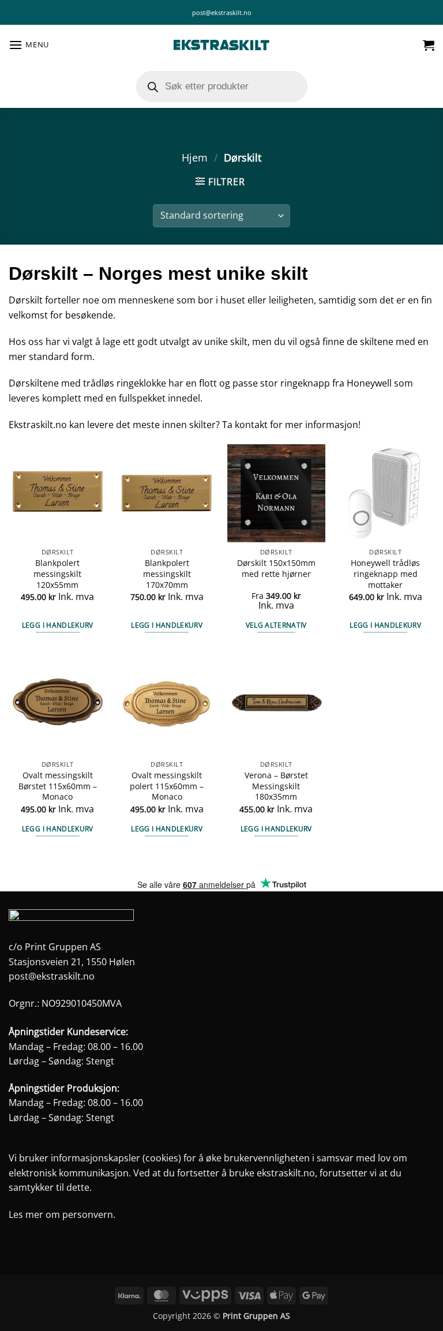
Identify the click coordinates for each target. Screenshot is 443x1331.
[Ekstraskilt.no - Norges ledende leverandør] (221, 45)
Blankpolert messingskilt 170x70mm (167, 574)
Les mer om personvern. (62, 1214)
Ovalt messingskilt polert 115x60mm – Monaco (167, 786)
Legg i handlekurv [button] (57, 625)
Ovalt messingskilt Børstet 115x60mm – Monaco (57, 786)
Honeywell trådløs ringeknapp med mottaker (385, 574)
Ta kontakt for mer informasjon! (291, 424)
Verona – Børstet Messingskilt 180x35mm (276, 786)
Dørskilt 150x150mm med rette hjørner (276, 568)
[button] (29, 45)
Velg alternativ (276, 625)
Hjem (195, 157)
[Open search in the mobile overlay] (221, 86)
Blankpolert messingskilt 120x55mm (57, 574)
